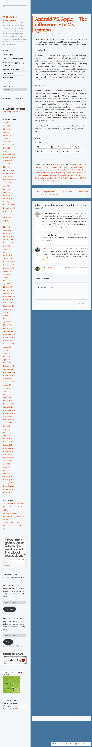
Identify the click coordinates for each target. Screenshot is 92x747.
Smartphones (50, 178)
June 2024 (7, 142)
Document (44, 170)
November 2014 (9, 375)
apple (79, 165)
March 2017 (7, 287)
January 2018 (8, 259)
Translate (20, 709)
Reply (86, 213)
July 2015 (6, 350)
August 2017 (7, 271)
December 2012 (9, 448)
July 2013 (6, 426)
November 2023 (9, 145)
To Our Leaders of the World (14, 504)
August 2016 (7, 309)
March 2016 (7, 325)
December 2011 (9, 486)
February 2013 (8, 442)
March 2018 (7, 255)
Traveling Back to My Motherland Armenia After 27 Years (14, 526)
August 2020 (8, 183)
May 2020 (6, 189)
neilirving (47, 248)
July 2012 (6, 464)
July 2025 (6, 123)
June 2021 (6, 164)
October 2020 (8, 176)
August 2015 (7, 347)
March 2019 (7, 233)
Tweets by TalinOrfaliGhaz (13, 112)
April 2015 (7, 360)
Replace (78, 175)
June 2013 (6, 429)
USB (81, 178)
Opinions (38, 175)
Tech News (66, 178)
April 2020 (7, 192)
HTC (78, 170)
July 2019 (6, 221)
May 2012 (6, 470)
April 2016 (7, 322)
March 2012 (7, 477)
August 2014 (7, 385)
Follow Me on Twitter (14, 109)
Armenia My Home (10, 513)
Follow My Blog (11, 586)
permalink (56, 181)
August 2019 (7, 218)
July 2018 (6, 246)
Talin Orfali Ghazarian (10, 19)
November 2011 (9, 489)
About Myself (8, 55)
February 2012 (8, 480)
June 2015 (6, 353)
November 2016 (9, 300)
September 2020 (9, 180)
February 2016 (8, 328)
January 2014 (8, 407)
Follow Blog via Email (14, 619)
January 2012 (8, 483)
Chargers (66, 167)
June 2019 (6, 224)
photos (56, 175)
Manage (57, 173)
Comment (80, 303)
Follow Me (10, 609)
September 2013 (9, 420)
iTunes (37, 173)
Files (69, 170)
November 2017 (9, 265)
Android (74, 165)
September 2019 (9, 214)
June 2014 (6, 391)
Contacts (80, 167)
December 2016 (9, 296)
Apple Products (44, 167)
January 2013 (8, 445)
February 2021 (8, 170)
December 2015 (9, 334)
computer (73, 167)
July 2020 (6, 186)
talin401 (58, 34)
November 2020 (9, 173)
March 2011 (7, 492)
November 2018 (9, 243)
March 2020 (7, 195)
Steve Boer (47, 267)
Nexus (79, 173)
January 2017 (8, 293)
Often (84, 173)
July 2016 (6, 312)
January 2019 (8, 240)
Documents (53, 170)
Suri (56, 178)
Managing (63, 173)
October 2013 (8, 417)
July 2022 (6, 148)
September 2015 (9, 344)
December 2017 (9, 262)
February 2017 (8, 290)
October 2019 (8, 211)
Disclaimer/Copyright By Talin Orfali (13, 64)
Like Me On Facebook (13, 98)
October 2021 (8, 161)
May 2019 (6, 227)
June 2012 (6, 467)
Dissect (37, 170)
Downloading (62, 170)
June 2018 (6, 249)
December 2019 (9, 205)
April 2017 (7, 284)
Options (45, 175)
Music (70, 173)
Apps (52, 167)
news (75, 173)
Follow (8, 642)
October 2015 (8, 341)
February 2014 (8, 404)
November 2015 (9, 338)
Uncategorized (58, 165)
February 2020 (8, 199)
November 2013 (9, 413)
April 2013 (7, 435)
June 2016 (6, 315)
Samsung (38, 178)
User (41, 181)
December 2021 (9, 154)
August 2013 (7, 423)
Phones (51, 175)
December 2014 (9, 372)
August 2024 (7, 135)
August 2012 (7, 461)
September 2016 (9, 306)
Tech (60, 178)
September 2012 (9, 458)
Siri (43, 178)
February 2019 (8, 236)
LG (41, 173)
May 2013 (6, 432)
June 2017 (6, 278)
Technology (75, 178)
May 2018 (6, 252)
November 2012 (9, 451)
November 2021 (9, 157)
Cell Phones (58, 167)
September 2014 (9, 382)
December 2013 (9, 410)
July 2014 (6, 388)
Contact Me (8, 77)
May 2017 (6, 281)
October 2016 (8, 303)
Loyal (51, 173)
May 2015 (6, 357)
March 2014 (7, 401)
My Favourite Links (11, 69)
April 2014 (7, 398)
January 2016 (8, 331)
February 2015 (8, 366)
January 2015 (8, 369)
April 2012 (7, 473)
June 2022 (6, 151)
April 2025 (7, 132)
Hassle (73, 170)
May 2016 (6, 319)
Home (5, 51)
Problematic (71, 175)
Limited (46, 173)
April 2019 (7, 230)
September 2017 (9, 268)
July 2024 (6, 139)
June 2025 (7, 126)
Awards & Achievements (13, 59)
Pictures (63, 175)
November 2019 (9, 208)
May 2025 (6, 129)
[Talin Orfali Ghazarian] (15, 9)
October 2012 (8, 454)
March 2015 (7, 363)
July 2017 (6, 274)
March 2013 (7, 439)
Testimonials (8, 73)
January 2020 (8, 202)
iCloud (83, 170)
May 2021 (6, 167)
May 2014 (6, 394)
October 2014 (8, 379)
